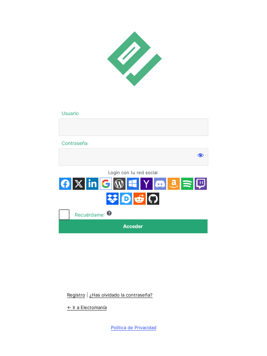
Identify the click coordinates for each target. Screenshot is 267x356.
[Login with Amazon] (174, 184)
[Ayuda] (109, 213)
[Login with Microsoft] (133, 184)
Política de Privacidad (133, 327)
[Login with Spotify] (187, 184)
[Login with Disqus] (126, 199)
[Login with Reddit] (140, 199)
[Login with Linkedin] (92, 184)
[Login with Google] (106, 184)
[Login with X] (79, 184)
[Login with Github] (153, 199)
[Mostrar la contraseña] (201, 155)
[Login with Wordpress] (119, 184)
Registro (76, 295)
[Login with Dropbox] (112, 199)
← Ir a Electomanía (87, 307)
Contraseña (75, 143)
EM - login (133, 58)
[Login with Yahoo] (146, 184)
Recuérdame (89, 215)
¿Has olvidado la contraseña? (121, 295)
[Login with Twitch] (201, 184)
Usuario (70, 113)
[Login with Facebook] (65, 184)
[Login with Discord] (160, 184)
